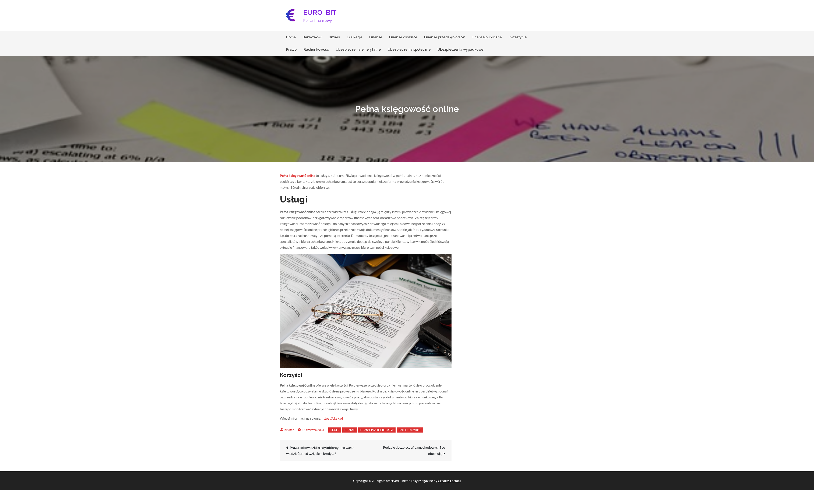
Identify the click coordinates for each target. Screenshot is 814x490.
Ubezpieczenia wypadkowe (460, 49)
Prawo (291, 49)
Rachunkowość (316, 49)
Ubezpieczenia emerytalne (358, 49)
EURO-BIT (320, 12)
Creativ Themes (449, 481)
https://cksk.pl (332, 418)
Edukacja (354, 37)
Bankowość (312, 37)
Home (291, 37)
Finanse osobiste (403, 37)
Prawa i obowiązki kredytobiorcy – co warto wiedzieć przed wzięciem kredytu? (320, 450)
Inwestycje (518, 37)
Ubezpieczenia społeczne (409, 49)
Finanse (375, 37)
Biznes (334, 37)
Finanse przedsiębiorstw (444, 37)
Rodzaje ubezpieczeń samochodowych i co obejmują (414, 450)
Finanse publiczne (487, 37)
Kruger (289, 429)
